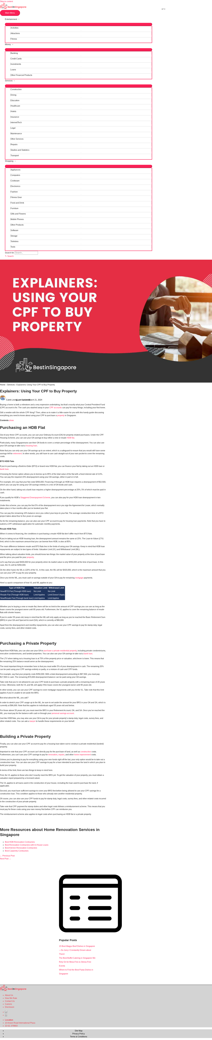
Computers (15, 175)
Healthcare (15, 106)
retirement (17, 453)
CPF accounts (55, 408)
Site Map (78, 1031)
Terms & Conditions (78, 1037)
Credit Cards (16, 59)
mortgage (79, 578)
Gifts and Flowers (18, 214)
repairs (61, 755)
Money (8, 44)
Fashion (14, 192)
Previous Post (7, 856)
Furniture (14, 208)
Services (9, 81)
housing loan (31, 446)
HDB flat (70, 438)
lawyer (32, 721)
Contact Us (10, 1001)
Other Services (17, 139)
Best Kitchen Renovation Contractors (21, 848)
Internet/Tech (16, 122)
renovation (52, 755)
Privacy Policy (78, 1034)
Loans (13, 70)
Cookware (15, 181)
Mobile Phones (17, 219)
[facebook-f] (6, 1012)
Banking (14, 53)
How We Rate (11, 998)
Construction (16, 89)
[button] (9, 256)
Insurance (15, 117)
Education (15, 100)
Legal (13, 128)
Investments (16, 64)
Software (14, 230)
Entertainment (11, 19)
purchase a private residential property (60, 651)
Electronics (15, 186)
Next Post (5, 859)
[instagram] (6, 1015)
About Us (9, 995)
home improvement (82, 755)
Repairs (14, 144)
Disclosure (9, 1007)
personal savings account (63, 713)
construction (85, 752)
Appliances (15, 170)
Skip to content (6, 1)
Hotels (13, 111)
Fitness (14, 39)
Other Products (17, 225)
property (60, 415)
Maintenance (16, 133)
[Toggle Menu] (78, 24)
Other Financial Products (21, 75)
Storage (14, 236)
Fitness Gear (16, 197)
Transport (15, 155)
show (11, 420)
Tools (13, 247)
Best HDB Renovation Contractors (20, 842)
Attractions (15, 33)
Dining (13, 95)
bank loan (4, 469)
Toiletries (14, 241)
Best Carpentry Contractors (16, 851)
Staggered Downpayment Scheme (35, 497)
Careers (8, 1004)
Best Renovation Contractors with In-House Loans (26, 845)
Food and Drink (17, 203)
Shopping (9, 161)
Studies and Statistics (20, 150)
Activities (14, 28)
